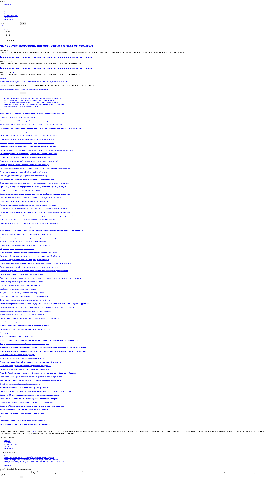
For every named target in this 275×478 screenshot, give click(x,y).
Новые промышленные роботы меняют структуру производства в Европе (29, 399)
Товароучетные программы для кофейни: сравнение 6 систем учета (24, 344)
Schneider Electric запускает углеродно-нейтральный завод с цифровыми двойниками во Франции (38, 373)
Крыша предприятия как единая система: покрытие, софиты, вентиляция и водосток (31, 124)
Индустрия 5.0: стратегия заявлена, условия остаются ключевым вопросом (29, 395)
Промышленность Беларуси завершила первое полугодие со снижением (28, 146)
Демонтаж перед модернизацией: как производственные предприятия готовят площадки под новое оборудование (42, 278)
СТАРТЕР (4, 8)
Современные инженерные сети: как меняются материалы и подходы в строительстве (31, 377)
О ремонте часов (6, 417)
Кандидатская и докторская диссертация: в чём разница (20, 190)
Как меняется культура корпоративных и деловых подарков (22, 314)
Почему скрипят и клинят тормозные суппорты (17, 355)
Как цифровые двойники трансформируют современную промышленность (27, 402)
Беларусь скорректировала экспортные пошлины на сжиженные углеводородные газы (34, 271)
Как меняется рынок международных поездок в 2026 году (21, 282)
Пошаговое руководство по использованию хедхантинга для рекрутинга (26, 329)
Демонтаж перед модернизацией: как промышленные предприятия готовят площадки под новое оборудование (41, 216)
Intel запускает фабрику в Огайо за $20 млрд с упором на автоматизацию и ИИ (30, 380)
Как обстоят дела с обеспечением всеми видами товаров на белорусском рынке (46, 56)
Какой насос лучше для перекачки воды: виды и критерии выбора (24, 201)
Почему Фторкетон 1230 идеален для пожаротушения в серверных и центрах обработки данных (35, 391)
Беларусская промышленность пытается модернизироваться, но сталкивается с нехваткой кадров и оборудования (44, 304)
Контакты (7, 4)
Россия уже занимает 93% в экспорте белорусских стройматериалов (29, 100)
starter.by (33, 431)
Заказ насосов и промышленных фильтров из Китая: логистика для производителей (31, 318)
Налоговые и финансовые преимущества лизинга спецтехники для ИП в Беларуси (30, 256)
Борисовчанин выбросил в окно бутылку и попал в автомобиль (24, 424)
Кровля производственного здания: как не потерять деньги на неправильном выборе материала (35, 212)
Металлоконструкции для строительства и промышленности (24, 409)
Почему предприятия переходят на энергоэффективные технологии (26, 333)
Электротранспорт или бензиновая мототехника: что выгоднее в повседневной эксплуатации (34, 183)
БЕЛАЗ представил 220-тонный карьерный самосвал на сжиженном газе (28, 154)
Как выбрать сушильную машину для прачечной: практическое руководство (28, 322)
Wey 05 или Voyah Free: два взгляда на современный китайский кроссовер (27, 219)
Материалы (8, 20)
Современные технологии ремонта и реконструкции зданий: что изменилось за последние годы (35, 263)
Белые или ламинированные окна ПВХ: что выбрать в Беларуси (23, 172)
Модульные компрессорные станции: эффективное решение (22, 358)
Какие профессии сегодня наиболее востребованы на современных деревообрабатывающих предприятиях (41, 230)
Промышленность (11, 16)
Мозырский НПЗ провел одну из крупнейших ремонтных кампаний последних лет (35, 104)
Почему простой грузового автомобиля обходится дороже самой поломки (27, 143)
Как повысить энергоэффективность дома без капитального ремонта (25, 245)
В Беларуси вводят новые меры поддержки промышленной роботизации (28, 252)
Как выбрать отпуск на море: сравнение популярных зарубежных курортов (27, 234)
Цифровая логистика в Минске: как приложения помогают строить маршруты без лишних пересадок (37, 307)
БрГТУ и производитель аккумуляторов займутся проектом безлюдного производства (33, 187)
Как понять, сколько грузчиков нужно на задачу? (22, 106)
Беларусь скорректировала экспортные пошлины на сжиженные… (24, 89)
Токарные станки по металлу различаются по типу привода (22, 293)
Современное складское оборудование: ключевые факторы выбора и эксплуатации (30, 267)
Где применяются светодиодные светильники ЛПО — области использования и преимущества (35, 168)
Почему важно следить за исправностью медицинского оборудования (25, 366)
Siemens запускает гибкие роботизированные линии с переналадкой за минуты (30, 362)
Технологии (8, 18)
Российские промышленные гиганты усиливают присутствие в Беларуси (31, 102)
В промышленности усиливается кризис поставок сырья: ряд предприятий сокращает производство (39, 340)
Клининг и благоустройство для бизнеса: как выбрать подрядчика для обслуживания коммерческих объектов (43, 347)
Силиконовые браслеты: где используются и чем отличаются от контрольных (32, 98)
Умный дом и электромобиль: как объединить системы (20, 384)
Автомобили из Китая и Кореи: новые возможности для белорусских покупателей (30, 223)
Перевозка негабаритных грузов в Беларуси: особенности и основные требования (30, 135)
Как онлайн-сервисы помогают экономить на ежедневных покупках (25, 296)
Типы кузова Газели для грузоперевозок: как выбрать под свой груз (25, 300)
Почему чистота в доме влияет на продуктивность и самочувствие (24, 369)
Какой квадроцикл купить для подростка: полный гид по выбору (24, 176)
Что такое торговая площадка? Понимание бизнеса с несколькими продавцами (46, 45)
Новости (7, 14)
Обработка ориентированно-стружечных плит (17, 249)
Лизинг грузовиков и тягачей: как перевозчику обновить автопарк (24, 165)
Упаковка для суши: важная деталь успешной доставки (20, 285)
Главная (7, 12)
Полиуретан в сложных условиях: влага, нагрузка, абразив (21, 274)
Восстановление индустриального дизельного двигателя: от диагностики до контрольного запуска (36, 150)
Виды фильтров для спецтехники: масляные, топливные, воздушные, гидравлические (31, 198)
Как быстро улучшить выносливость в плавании (18, 289)
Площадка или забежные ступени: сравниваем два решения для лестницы (27, 132)
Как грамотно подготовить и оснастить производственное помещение (27, 179)
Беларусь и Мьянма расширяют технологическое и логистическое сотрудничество (32, 406)
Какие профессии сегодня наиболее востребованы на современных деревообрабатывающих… (34, 82)
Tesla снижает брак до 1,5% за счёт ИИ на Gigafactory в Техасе (24, 388)
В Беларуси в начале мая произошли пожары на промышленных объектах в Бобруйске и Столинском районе (43, 351)
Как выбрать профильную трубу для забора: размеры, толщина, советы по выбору (30, 161)
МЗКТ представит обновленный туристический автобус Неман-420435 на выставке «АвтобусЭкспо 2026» (41, 128)
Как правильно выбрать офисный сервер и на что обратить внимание (25, 311)
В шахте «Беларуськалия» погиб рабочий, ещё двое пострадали (24, 260)
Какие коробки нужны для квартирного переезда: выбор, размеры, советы (27, 139)
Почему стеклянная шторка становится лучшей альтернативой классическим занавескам (32, 227)
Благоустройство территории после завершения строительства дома (25, 157)
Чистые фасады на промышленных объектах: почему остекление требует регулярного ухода (33, 208)
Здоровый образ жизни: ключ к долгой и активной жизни (22, 413)
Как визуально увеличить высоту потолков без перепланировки (23, 241)
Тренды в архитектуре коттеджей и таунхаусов (17, 336)
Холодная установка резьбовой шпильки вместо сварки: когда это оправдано (28, 205)
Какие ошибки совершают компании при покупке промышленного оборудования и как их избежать (39, 238)
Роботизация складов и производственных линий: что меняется (25, 325)
